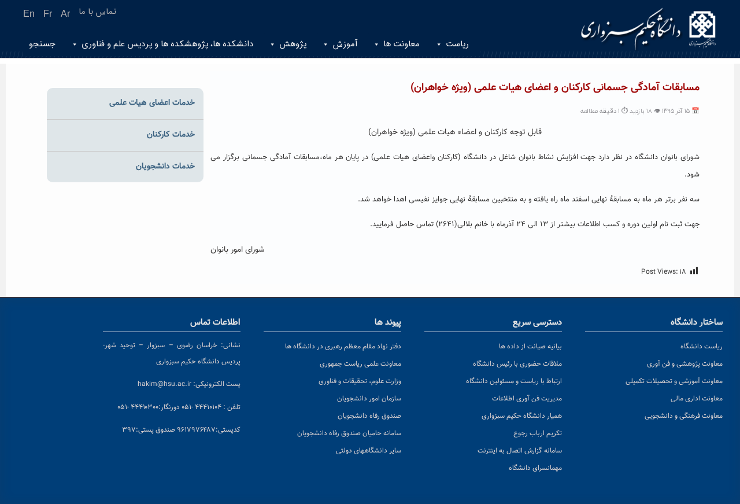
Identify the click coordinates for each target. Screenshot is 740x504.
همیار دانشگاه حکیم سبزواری (522, 416)
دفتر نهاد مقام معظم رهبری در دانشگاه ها (343, 346)
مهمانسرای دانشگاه (535, 468)
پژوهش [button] (292, 44)
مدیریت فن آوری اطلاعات (527, 398)
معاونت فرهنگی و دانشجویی (684, 416)
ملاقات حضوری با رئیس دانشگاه (517, 364)
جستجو (42, 44)
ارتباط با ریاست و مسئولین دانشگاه (514, 381)
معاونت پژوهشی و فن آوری (685, 364)
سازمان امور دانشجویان (369, 398)
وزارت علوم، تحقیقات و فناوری (360, 381)
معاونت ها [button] (401, 44)
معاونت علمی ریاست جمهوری (360, 364)
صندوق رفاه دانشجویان (369, 416)
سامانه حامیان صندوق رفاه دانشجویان (349, 433)
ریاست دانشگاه (701, 346)
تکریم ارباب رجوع (537, 433)
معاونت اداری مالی (697, 398)
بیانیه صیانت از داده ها (530, 346)
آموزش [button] (344, 44)
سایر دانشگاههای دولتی (368, 451)
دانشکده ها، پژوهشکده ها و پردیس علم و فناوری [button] (167, 44)
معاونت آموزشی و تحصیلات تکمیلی (674, 381)
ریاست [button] (457, 44)
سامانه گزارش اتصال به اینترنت (520, 451)
